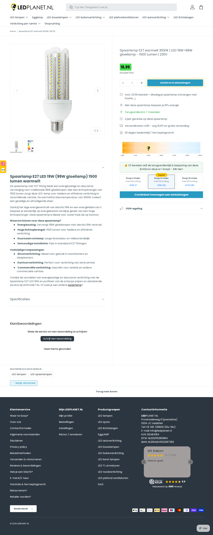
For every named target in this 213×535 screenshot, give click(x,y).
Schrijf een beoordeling (57, 338)
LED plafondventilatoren (124, 17)
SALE (101, 484)
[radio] (133, 181)
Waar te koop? (19, 416)
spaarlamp (75, 285)
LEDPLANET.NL (23, 523)
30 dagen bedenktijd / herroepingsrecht (149, 132)
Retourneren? (18, 490)
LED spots (104, 422)
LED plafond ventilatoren (113, 478)
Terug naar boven (106, 391)
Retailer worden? (20, 497)
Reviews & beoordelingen (25, 465)
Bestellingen (66, 422)
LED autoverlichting (154, 17)
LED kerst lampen (108, 459)
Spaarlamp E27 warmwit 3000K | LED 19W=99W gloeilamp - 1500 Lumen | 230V (37, 31)
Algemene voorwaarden (25, 434)
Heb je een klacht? (21, 472)
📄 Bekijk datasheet (24, 383)
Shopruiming (52, 23)
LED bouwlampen (57, 17)
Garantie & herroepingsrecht (28, 484)
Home (13, 31)
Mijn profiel (65, 416)
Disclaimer (16, 440)
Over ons (15, 422)
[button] (201, 7)
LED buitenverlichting (88, 17)
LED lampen (17, 17)
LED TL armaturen (109, 465)
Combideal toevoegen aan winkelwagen (161, 194)
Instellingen (66, 428)
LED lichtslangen (184, 17)
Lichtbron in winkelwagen (175, 82)
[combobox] (121, 7)
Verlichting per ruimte (23, 23)
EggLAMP (103, 434)
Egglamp (37, 17)
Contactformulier (20, 428)
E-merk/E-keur (19, 478)
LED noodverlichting (110, 472)
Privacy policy (18, 447)
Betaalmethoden (20, 453)
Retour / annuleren (70, 434)
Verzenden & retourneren (26, 459)
